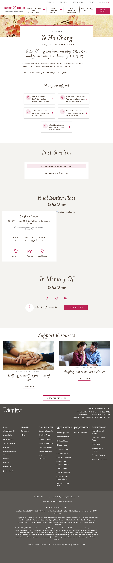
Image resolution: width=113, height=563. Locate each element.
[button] (91, 3)
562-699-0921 (104, 412)
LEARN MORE (29, 387)
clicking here (62, 72)
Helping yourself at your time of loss (29, 376)
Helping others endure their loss (84, 370)
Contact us (91, 537)
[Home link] (14, 8)
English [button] (103, 2)
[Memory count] (47, 298)
